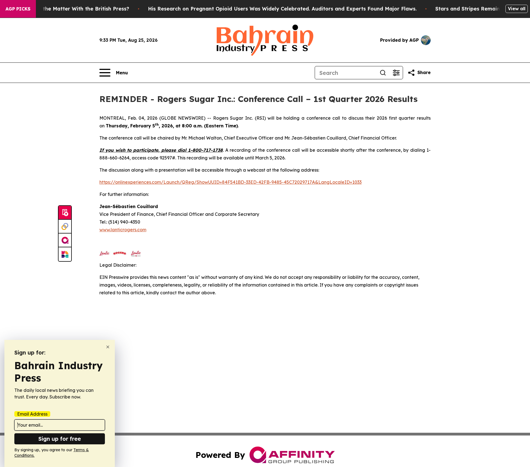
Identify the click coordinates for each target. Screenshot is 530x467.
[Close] (107, 347)
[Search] (382, 72)
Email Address (32, 414)
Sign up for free (59, 438)
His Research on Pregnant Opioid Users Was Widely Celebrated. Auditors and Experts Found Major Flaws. (282, 9)
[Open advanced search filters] (396, 72)
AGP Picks (18, 9)
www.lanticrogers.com (122, 229)
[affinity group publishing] (65, 240)
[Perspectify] (65, 226)
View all (516, 8)
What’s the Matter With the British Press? (76, 9)
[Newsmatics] (65, 254)
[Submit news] (65, 213)
